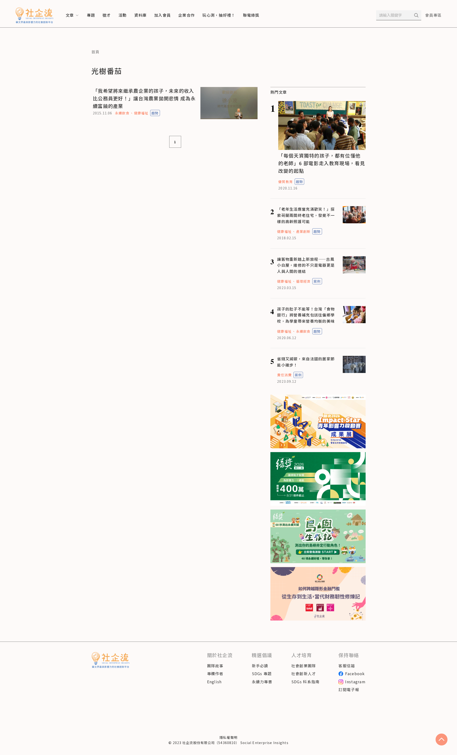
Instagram (355, 681)
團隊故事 (215, 665)
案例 (317, 281)
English (214, 681)
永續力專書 (262, 681)
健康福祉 (141, 113)
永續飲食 (122, 113)
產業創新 (303, 231)
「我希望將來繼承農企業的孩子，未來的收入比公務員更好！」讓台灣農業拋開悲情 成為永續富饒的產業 (144, 98)
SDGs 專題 (262, 673)
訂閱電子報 (348, 689)
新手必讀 (260, 665)
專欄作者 (215, 673)
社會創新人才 (303, 673)
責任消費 (284, 374)
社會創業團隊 (303, 665)
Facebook (355, 673)
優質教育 (285, 181)
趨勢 (155, 113)
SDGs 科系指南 (305, 681)
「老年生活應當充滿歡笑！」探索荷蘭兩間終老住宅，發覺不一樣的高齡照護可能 (306, 215)
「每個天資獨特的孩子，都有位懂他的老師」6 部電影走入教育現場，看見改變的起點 (321, 163)
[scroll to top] (441, 739)
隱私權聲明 (228, 737)
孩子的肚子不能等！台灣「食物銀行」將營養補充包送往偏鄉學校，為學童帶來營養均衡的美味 (306, 315)
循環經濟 (303, 281)
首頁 (95, 52)
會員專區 (433, 15)
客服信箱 (346, 665)
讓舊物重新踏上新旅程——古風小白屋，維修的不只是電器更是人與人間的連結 (306, 265)
